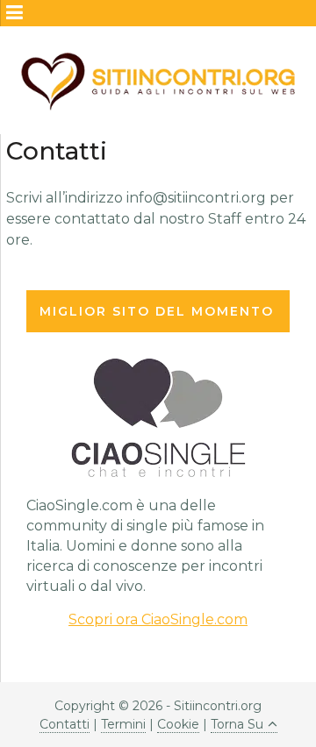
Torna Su (237, 724)
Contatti (65, 724)
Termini (123, 724)
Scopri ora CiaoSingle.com (158, 619)
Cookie (178, 724)
